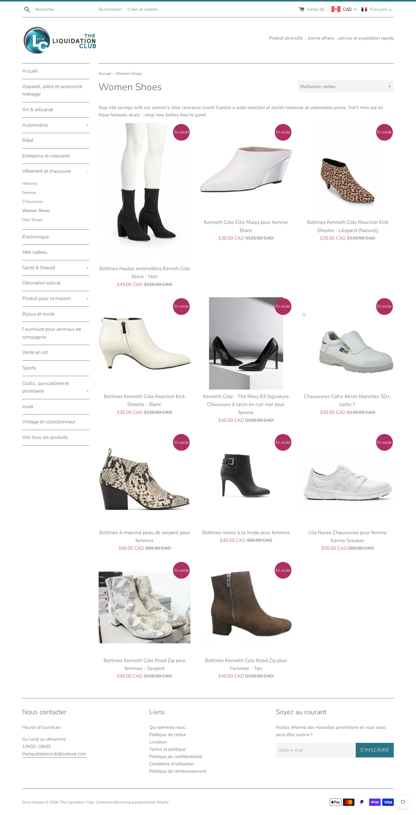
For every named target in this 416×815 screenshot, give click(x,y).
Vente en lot (35, 352)
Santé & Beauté (55, 267)
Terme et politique (167, 749)
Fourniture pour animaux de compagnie (51, 333)
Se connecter (110, 9)
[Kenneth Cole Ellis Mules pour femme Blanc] (246, 169)
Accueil (30, 71)
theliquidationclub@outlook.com (54, 754)
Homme (29, 183)
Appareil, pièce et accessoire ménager (52, 90)
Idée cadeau (34, 252)
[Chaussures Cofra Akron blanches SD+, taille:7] (347, 343)
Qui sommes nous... (168, 727)
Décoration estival (41, 283)
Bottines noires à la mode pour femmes (246, 532)
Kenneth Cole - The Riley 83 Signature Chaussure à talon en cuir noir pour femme (246, 404)
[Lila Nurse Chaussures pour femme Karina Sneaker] (347, 479)
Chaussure (32, 201)
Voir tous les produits (45, 437)
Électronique (35, 237)
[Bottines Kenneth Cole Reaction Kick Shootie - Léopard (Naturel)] (347, 169)
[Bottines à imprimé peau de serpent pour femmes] (144, 479)
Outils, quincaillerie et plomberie (55, 387)
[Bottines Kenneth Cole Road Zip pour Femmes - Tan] (246, 607)
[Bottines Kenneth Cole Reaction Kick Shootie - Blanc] (144, 343)
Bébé (27, 140)
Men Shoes (32, 220)
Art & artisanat (37, 109)
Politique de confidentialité (175, 756)
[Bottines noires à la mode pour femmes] (246, 479)
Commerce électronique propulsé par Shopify (132, 802)
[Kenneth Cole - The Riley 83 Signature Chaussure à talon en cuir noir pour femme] (246, 343)
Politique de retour (167, 735)
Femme (29, 193)
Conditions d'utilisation (171, 764)
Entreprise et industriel (46, 156)
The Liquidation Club (77, 802)
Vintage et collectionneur (48, 421)
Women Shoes (36, 210)
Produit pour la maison (55, 298)
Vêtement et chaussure (55, 171)
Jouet (27, 406)
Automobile (55, 125)
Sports (29, 368)
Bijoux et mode (38, 314)
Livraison (158, 742)
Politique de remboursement (177, 771)
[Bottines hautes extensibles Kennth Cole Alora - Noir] (144, 192)
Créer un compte (142, 9)
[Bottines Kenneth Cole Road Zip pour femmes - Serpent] (144, 607)
